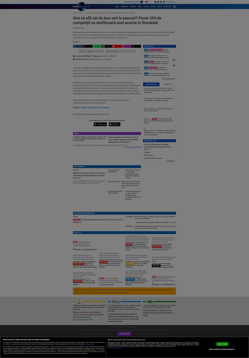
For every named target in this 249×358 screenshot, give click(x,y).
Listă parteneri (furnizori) (114, 348)
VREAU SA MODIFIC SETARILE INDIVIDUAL (222, 349)
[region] (124, 347)
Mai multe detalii (89, 344)
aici (96, 350)
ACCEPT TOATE (222, 344)
